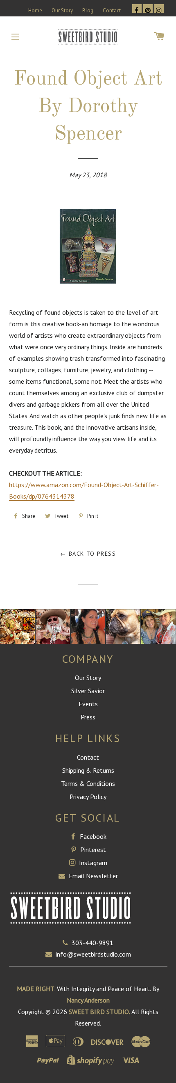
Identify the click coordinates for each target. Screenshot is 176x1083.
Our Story (62, 10)
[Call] (67, 943)
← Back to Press (88, 553)
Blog (87, 10)
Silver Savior (88, 691)
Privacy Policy (88, 796)
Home (35, 10)
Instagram (92, 863)
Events (88, 704)
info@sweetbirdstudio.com (93, 954)
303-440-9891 (92, 943)
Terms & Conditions (88, 783)
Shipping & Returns (88, 770)
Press (88, 717)
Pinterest (92, 849)
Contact (112, 10)
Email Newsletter (92, 876)
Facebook (92, 836)
